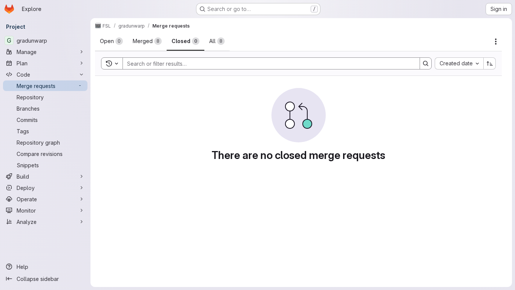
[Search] (426, 63)
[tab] (111, 41)
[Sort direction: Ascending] (490, 63)
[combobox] (459, 63)
